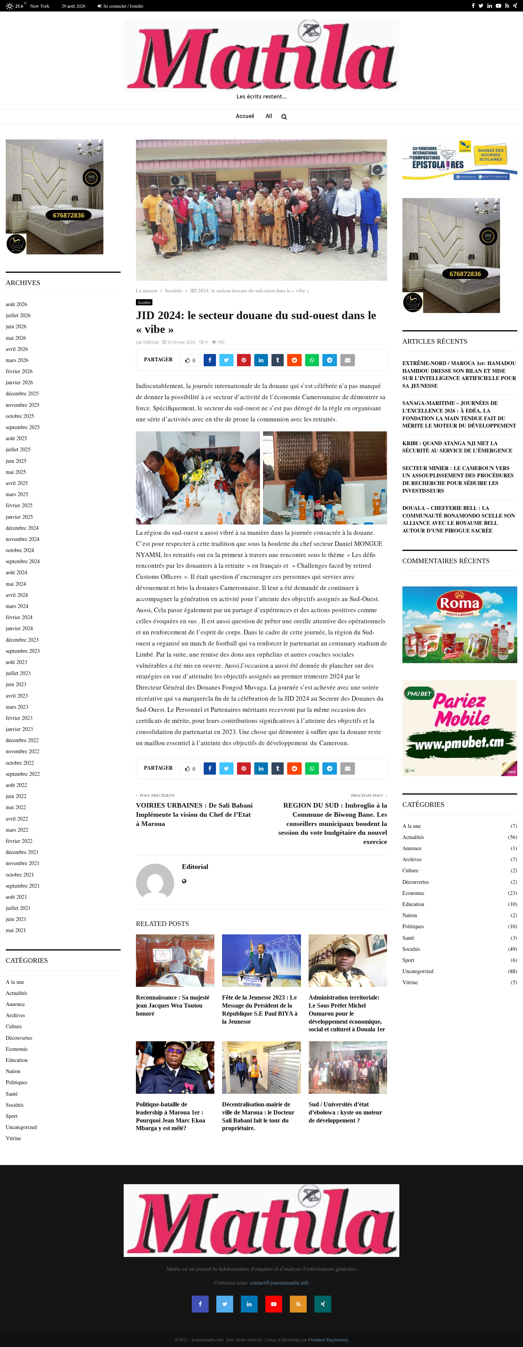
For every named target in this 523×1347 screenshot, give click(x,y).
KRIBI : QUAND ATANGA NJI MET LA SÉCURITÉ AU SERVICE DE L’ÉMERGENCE (457, 447)
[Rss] (298, 1304)
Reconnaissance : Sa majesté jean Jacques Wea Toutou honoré (172, 1005)
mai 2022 (16, 807)
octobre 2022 (20, 762)
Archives (15, 1015)
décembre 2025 (22, 393)
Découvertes (19, 1037)
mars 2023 (17, 706)
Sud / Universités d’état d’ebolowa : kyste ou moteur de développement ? (345, 1112)
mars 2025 (17, 494)
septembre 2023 (23, 650)
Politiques (16, 1082)
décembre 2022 (22, 740)
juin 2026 (16, 326)
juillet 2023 (18, 673)
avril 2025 (17, 483)
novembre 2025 (22, 404)
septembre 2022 (23, 773)
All (269, 116)
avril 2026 (17, 348)
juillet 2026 (18, 315)
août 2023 (16, 661)
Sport (12, 1115)
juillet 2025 (18, 449)
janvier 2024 (19, 628)
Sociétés (144, 302)
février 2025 (19, 505)
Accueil (245, 116)
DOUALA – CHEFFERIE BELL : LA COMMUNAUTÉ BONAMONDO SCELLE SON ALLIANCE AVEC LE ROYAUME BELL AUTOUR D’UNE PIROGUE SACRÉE (458, 519)
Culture (14, 1026)
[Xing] (322, 1304)
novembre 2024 (22, 538)
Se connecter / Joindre (122, 6)
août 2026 (16, 304)
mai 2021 (16, 930)
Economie (17, 1048)
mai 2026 (16, 337)
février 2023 (19, 717)
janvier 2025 (19, 516)
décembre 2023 (22, 639)
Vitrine (13, 1138)
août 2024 (16, 572)
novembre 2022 (22, 751)
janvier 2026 (19, 382)
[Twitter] (224, 1304)
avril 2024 (17, 594)
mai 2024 (16, 583)
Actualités (16, 992)
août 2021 (16, 896)
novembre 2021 (22, 863)
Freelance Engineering (328, 1339)
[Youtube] (273, 1304)
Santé (12, 1093)
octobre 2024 (20, 550)
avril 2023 (17, 695)
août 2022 (16, 784)
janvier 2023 (19, 728)
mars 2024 (17, 606)
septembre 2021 (23, 885)
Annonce (15, 1004)
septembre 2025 (23, 427)
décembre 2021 (22, 851)
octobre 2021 (20, 874)
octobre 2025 (20, 416)
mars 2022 (17, 829)
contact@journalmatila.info (279, 1282)
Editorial (151, 342)
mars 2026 (17, 360)
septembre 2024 (23, 561)
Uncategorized (21, 1127)
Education (17, 1060)
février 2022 (19, 840)
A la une (15, 981)
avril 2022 (17, 818)
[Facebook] (200, 1304)
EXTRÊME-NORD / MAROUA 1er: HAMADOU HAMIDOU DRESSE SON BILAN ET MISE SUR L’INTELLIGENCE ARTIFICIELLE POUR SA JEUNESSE (459, 374)
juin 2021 (16, 919)
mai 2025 (16, 471)
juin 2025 (16, 460)
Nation (13, 1071)
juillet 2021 (18, 907)
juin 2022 (16, 796)
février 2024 (19, 617)
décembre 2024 (22, 527)
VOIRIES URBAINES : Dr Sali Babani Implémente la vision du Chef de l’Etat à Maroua (194, 814)
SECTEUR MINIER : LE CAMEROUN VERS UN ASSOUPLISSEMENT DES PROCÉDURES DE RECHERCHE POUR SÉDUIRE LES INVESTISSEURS (458, 479)
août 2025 (16, 438)
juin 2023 (16, 684)
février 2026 (19, 371)
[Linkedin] (249, 1304)
